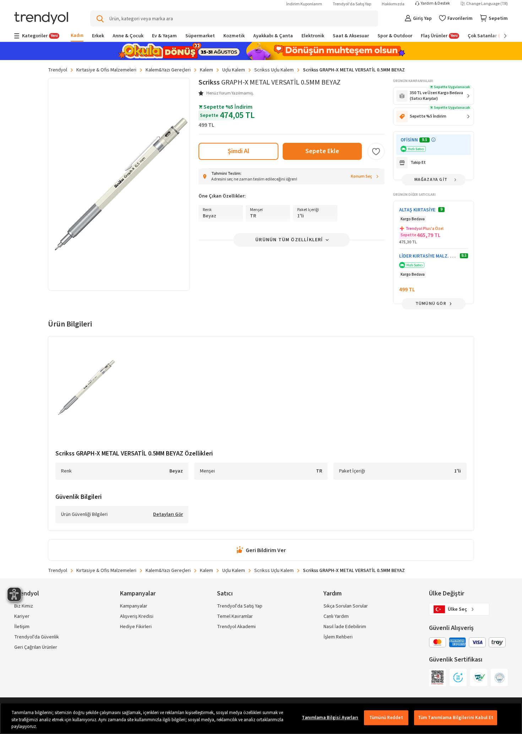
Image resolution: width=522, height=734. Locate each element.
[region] (261, 718)
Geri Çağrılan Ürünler (35, 647)
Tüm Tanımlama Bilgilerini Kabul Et (455, 717)
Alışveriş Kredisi (136, 616)
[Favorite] (376, 151)
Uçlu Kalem (233, 70)
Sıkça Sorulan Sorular (345, 606)
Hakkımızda (393, 4)
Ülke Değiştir (446, 593)
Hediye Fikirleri (136, 626)
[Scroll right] (500, 36)
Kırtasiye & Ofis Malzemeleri (106, 70)
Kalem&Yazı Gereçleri (168, 70)
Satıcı (225, 593)
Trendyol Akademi (236, 626)
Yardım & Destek (435, 3)
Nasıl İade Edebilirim (344, 626)
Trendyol (57, 70)
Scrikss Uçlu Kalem (274, 70)
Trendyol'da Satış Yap (352, 4)
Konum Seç (361, 176)
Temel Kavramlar (235, 616)
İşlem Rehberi (338, 637)
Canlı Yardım (336, 616)
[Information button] (433, 139)
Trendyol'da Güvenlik (36, 637)
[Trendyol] (41, 18)
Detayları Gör (168, 515)
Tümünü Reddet (386, 717)
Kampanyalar (133, 606)
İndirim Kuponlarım (304, 4)
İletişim (21, 626)
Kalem (206, 70)
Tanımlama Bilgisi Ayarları (330, 717)
